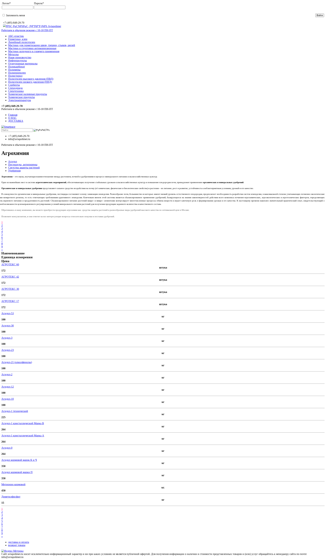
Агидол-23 (7, 350)
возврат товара (16, 545)
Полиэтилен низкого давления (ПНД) (30, 81)
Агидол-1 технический (14, 411)
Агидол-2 (6, 374)
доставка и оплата (18, 542)
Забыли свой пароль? (145, 15)
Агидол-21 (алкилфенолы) (16, 362)
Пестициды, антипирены (22, 164)
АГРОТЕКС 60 (10, 264)
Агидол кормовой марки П (17, 472)
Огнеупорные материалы (23, 63)
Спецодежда (15, 88)
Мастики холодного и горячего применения (33, 51)
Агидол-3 (6, 337)
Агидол (12, 161)
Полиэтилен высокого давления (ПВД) (30, 78)
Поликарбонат (16, 66)
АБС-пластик (16, 36)
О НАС (12, 117)
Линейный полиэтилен (21, 42)
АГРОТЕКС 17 (10, 301)
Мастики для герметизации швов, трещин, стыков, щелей (41, 45)
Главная (12, 114)
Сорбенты (14, 84)
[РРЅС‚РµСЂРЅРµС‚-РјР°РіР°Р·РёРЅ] (32, 26)
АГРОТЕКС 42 (10, 276)
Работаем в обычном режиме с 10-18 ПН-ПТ (27, 30)
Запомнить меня (15, 15)
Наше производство (19, 57)
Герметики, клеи (17, 39)
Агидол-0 (6, 447)
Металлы (13, 54)
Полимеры (14, 69)
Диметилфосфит (10, 496)
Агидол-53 (7, 313)
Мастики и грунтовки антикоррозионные (32, 48)
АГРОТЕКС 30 (10, 288)
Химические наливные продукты (27, 94)
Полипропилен (17, 72)
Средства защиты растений (24, 167)
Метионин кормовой (13, 484)
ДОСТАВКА (15, 120)
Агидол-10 (7, 398)
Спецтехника (16, 91)
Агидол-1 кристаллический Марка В (22, 423)
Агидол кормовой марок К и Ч (19, 460)
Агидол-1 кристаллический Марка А (22, 435)
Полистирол (15, 75)
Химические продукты (21, 97)
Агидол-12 (7, 386)
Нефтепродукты (17, 60)
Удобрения (14, 170)
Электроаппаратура (19, 100)
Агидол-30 (7, 325)
